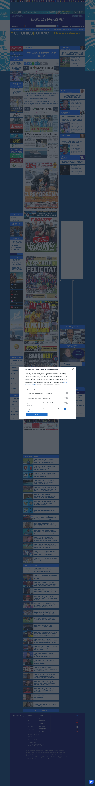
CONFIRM (37, 414)
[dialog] (47, 393)
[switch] (66, 393)
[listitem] (47, 390)
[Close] (73, 369)
